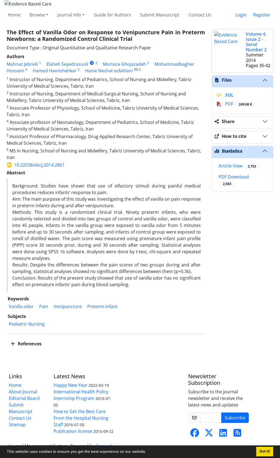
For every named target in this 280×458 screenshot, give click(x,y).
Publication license (73, 431)
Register (261, 15)
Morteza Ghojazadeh (124, 64)
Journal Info (69, 15)
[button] (148, 452)
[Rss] (237, 434)
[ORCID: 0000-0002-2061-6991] (91, 63)
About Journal (23, 392)
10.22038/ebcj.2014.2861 (39, 165)
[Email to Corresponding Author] (136, 69)
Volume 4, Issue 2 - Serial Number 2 (256, 42)
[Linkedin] (223, 434)
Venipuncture (68, 306)
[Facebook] (194, 434)
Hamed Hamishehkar (55, 71)
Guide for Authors (112, 15)
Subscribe (235, 418)
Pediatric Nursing (27, 324)
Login (241, 15)
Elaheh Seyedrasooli (67, 64)
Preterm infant (102, 306)
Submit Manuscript (159, 15)
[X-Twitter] (208, 434)
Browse (37, 15)
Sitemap (17, 425)
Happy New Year (71, 385)
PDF (238, 104)
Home (14, 15)
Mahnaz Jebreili (22, 64)
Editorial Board (24, 398)
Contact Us (200, 15)
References (29, 344)
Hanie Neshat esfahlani (109, 71)
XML (229, 95)
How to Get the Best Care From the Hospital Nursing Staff (81, 418)
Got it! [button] (264, 451)
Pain (43, 306)
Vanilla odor (21, 306)
